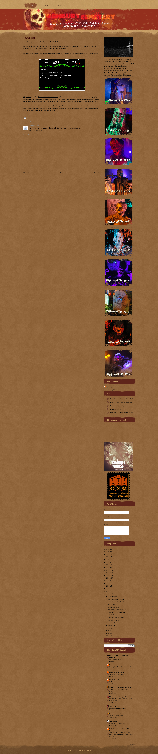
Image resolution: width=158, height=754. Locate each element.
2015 (108, 578)
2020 (108, 565)
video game (47, 110)
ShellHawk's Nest (114, 706)
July (109, 631)
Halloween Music (115, 409)
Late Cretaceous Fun (115, 659)
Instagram (45, 5)
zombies (54, 110)
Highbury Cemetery (85, 750)
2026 (108, 549)
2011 (108, 588)
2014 (108, 581)
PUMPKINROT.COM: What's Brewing (119, 656)
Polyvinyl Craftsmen (116, 665)
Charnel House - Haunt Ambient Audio (122, 399)
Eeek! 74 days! (113, 682)
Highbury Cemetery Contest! (117, 612)
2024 (108, 554)
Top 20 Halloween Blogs (116, 716)
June (109, 633)
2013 (108, 583)
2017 (108, 573)
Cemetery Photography (117, 406)
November (111, 596)
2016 (108, 575)
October (110, 623)
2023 (108, 557)
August (110, 628)
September (111, 625)
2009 (108, 636)
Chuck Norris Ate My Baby (118, 697)
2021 (108, 562)
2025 (108, 552)
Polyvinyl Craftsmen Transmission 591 (120, 667)
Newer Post (26, 173)
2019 (108, 567)
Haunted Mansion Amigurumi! (117, 708)
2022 (108, 560)
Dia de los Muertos (113, 620)
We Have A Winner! (114, 607)
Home (31, 5)
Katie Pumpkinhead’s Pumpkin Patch (119, 730)
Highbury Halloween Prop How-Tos (121, 402)
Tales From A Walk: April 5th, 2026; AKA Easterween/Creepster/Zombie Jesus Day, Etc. (121, 734)
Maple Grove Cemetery (116, 680)
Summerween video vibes (116, 674)
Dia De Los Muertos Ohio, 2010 (117, 609)
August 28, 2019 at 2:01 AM (35, 130)
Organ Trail (29, 37)
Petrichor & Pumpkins (116, 672)
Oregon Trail (73, 53)
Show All (132, 744)
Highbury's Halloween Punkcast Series (122, 413)
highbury (109, 387)
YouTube (60, 5)
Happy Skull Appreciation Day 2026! (119, 723)
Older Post (97, 173)
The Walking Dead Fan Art (116, 599)
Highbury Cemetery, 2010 (116, 617)
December (111, 594)
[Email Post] (24, 118)
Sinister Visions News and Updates (120, 687)
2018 (108, 570)
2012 (108, 586)
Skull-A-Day (113, 721)
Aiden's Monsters (113, 615)
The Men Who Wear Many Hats (48, 97)
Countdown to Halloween (117, 714)
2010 (108, 591)
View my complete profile (112, 390)
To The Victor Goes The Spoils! (117, 602)
